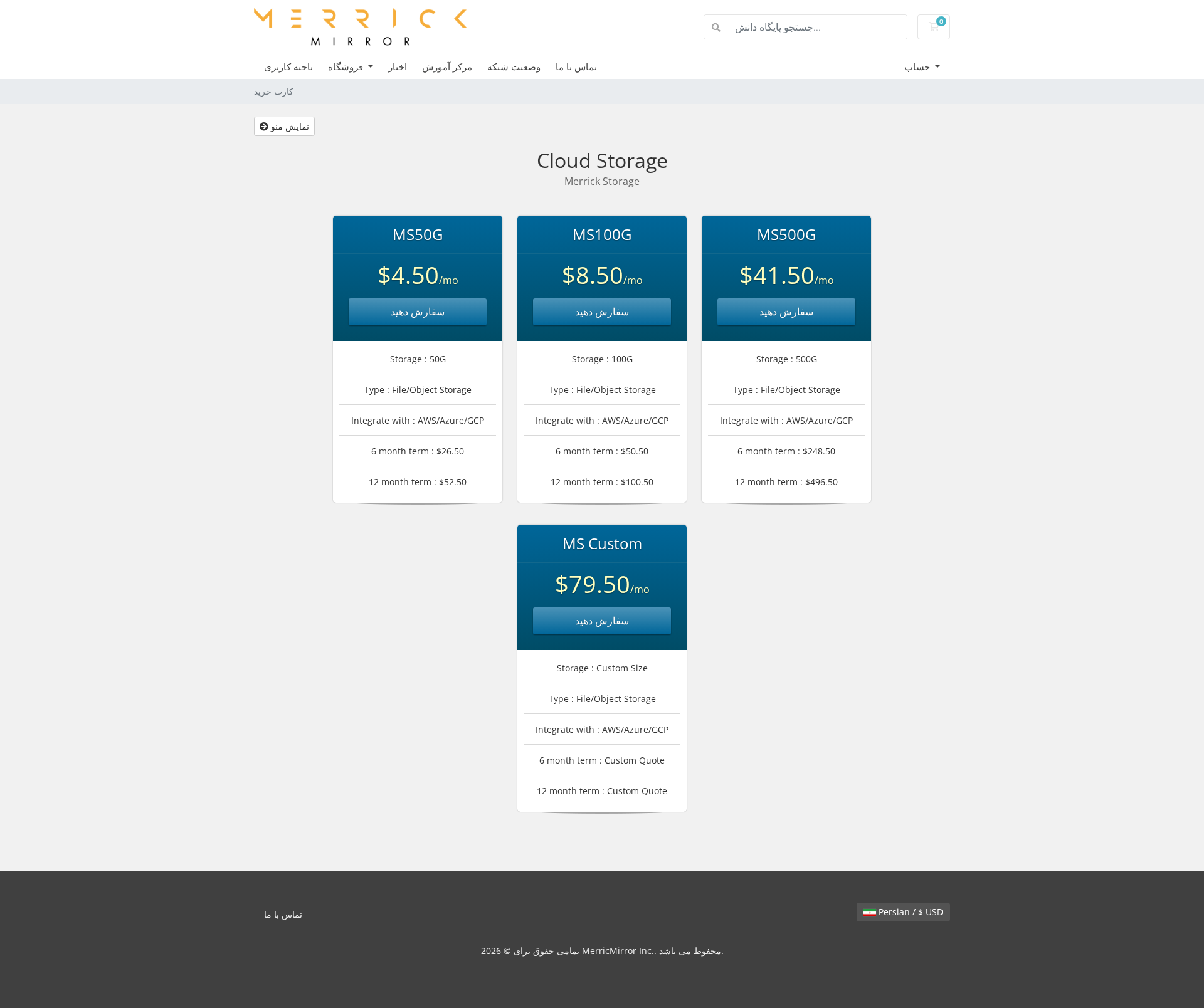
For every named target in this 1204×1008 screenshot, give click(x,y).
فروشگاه (347, 66)
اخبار (397, 66)
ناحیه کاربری (288, 66)
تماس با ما (576, 66)
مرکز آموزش (447, 66)
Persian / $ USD (909, 912)
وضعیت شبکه (514, 66)
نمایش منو (288, 126)
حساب (918, 66)
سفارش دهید (418, 311)
